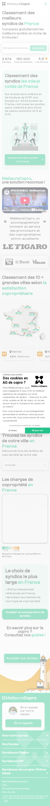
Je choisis (12, 430)
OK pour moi (37, 430)
